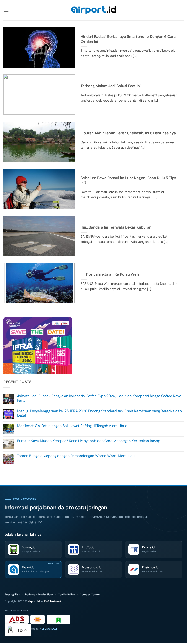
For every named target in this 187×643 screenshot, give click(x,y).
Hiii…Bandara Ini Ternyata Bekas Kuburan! (117, 227)
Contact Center (90, 595)
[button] (6, 10)
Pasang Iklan (12, 595)
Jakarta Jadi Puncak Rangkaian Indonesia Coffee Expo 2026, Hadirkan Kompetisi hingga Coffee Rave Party (99, 398)
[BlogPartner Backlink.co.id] (58, 619)
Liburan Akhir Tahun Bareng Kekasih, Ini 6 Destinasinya (128, 133)
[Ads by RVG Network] (17, 619)
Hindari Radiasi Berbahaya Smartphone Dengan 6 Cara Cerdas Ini (128, 39)
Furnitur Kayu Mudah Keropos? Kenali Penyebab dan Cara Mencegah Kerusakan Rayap (88, 441)
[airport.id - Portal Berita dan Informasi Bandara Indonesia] (93, 10)
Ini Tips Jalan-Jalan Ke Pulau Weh (110, 274)
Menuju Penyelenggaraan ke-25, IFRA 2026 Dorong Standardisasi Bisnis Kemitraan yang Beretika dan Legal (99, 413)
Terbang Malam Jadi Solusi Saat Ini (111, 86)
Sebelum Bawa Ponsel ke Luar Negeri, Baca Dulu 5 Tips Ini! (128, 181)
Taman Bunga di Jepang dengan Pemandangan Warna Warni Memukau (76, 456)
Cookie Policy (66, 595)
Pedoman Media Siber (39, 595)
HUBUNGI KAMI (48, 629)
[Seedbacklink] (37, 619)
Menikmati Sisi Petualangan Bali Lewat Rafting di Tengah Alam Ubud (72, 426)
